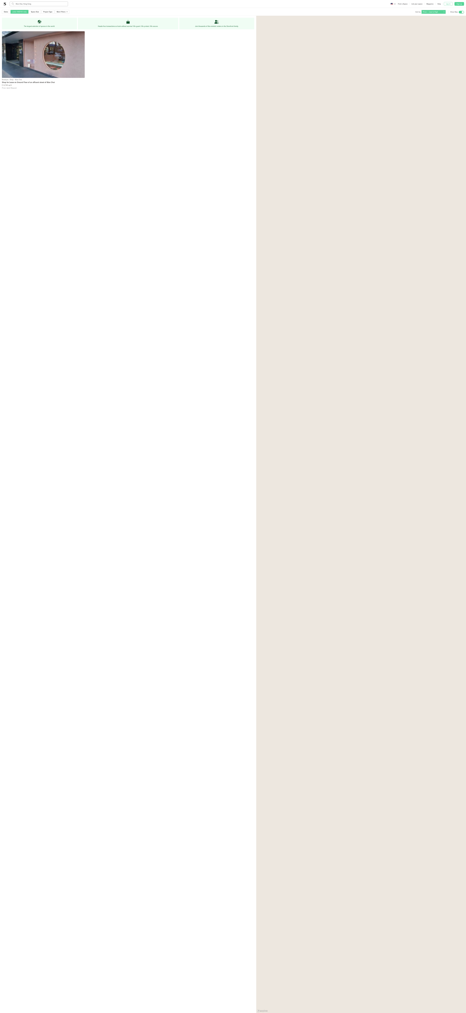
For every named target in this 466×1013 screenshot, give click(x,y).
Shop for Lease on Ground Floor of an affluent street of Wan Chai (28, 82)
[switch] (461, 12)
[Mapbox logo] (262, 1010)
